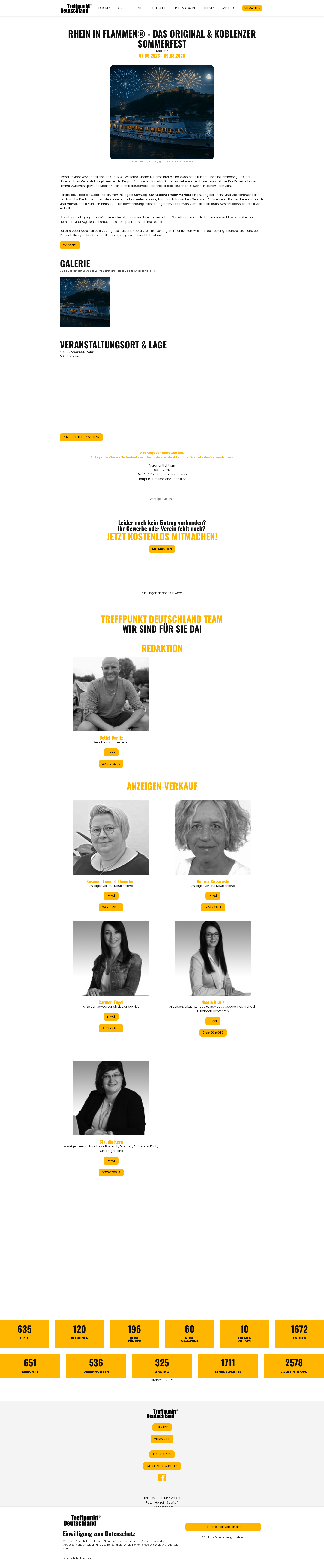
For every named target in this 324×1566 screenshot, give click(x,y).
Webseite (70, 245)
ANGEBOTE (229, 8)
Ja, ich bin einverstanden (223, 1527)
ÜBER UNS (162, 1427)
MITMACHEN (252, 8)
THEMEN (209, 8)
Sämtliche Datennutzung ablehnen (223, 1537)
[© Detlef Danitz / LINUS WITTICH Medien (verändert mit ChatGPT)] (85, 302)
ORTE (121, 8)
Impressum (87, 1558)
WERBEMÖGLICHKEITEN (162, 1466)
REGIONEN (104, 8)
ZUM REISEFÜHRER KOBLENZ (81, 437)
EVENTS (138, 8)
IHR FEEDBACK (162, 1454)
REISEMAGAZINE (185, 8)
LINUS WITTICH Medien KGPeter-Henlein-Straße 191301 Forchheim (162, 1502)
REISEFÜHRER (159, 8)
